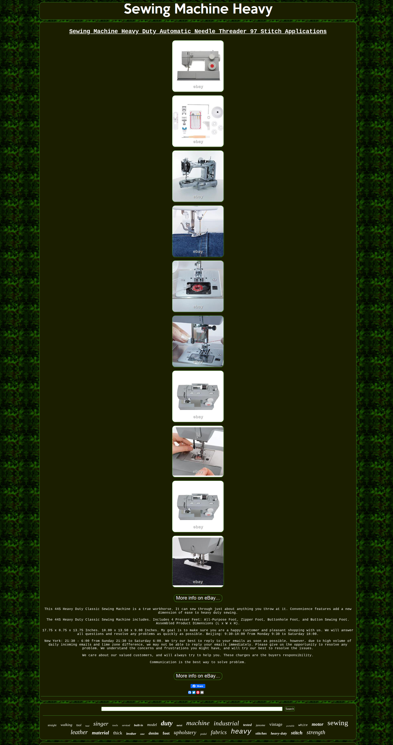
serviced (126, 725)
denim (154, 733)
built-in (138, 725)
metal (179, 725)
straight (52, 725)
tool (78, 725)
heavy (241, 732)
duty (167, 723)
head (87, 726)
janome (260, 725)
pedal (203, 733)
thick (117, 732)
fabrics (219, 732)
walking (66, 725)
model (152, 724)
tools (115, 725)
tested (247, 725)
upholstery (185, 732)
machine (198, 722)
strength (316, 732)
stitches (261, 733)
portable (290, 726)
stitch (297, 732)
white (303, 725)
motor (317, 724)
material (100, 732)
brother (131, 733)
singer (100, 723)
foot (166, 733)
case (142, 734)
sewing (338, 723)
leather (79, 732)
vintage (275, 724)
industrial (226, 723)
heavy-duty (279, 733)
